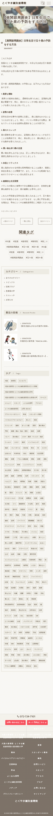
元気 (25, 554)
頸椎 (35, 481)
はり (21, 649)
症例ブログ (10, 286)
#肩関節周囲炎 (13, 246)
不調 (23, 515)
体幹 (14, 548)
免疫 (6, 448)
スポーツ (8, 632)
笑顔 (43, 442)
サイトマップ (40, 794)
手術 (34, 632)
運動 (6, 459)
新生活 (28, 666)
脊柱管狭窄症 (9, 604)
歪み (35, 526)
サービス (43, 397)
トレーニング (9, 465)
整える (7, 599)
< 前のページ (8, 221)
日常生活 (33, 610)
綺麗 (34, 537)
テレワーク (21, 526)
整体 (6, 627)
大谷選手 (43, 627)
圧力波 (21, 498)
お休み (30, 582)
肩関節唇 (42, 632)
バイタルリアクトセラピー (14, 420)
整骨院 (13, 610)
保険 (6, 655)
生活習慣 (40, 453)
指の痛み (25, 660)
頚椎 (29, 481)
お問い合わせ (26, 409)
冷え (21, 616)
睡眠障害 (22, 504)
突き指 (25, 448)
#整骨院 (34, 241)
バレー (7, 437)
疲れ (35, 666)
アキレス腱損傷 (22, 459)
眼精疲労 (17, 487)
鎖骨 (45, 571)
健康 (40, 588)
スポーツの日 (24, 627)
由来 (12, 554)
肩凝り (43, 481)
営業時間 (32, 560)
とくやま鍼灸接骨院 (11, 409)
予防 (6, 431)
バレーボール (15, 448)
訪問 (6, 476)
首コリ (25, 576)
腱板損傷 (42, 660)
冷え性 (39, 465)
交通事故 (35, 644)
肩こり (28, 420)
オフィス (8, 616)
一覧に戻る (26, 221)
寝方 (44, 621)
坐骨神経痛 (21, 604)
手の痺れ (25, 532)
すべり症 (8, 660)
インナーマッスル (31, 543)
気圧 (11, 515)
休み (24, 453)
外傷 (6, 644)
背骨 (29, 526)
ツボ (14, 599)
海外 (6, 610)
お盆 (18, 621)
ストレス (19, 493)
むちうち (8, 649)
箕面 (35, 420)
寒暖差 (22, 638)
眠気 (37, 487)
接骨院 (13, 381)
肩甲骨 (35, 627)
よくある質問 (27, 403)
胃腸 (35, 593)
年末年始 (17, 453)
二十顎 (15, 537)
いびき (33, 565)
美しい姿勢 (8, 543)
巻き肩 (7, 576)
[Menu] (49, 3)
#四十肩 (35, 246)
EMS (12, 644)
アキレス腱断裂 (10, 666)
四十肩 (44, 470)
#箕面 (15, 241)
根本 (43, 515)
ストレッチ (10, 295)
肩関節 (27, 632)
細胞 (41, 498)
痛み (15, 481)
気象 (17, 515)
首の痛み (14, 627)
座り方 (39, 520)
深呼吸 (19, 476)
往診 (29, 604)
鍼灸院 (30, 638)
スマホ (7, 532)
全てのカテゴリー (13, 278)
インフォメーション (11, 560)
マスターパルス (10, 498)
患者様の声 (10, 291)
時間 (20, 632)
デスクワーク (9, 526)
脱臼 (6, 638)
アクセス (39, 403)
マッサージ (38, 649)
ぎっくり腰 (25, 425)
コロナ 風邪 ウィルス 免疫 (32, 437)
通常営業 (33, 554)
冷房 (15, 616)
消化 (42, 593)
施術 (6, 520)
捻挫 (32, 431)
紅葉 (6, 582)
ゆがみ (7, 548)
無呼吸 (25, 565)
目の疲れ (8, 487)
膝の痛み (42, 425)
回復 (35, 498)
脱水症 (15, 509)
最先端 (37, 515)
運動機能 (31, 520)
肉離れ (21, 666)
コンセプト (22, 381)
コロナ (16, 442)
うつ (14, 504)
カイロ (44, 448)
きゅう (29, 649)
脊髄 (12, 655)
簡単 (18, 465)
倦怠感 (7, 571)
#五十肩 (25, 246)
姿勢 (12, 520)
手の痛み (16, 532)
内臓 (15, 593)
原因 (34, 425)
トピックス (5, 211)
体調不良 (8, 565)
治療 (38, 431)
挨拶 (34, 588)
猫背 (41, 532)
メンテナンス (27, 621)
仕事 (40, 610)
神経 (45, 655)
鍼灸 (12, 476)
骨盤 (41, 526)
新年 (28, 588)
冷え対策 (8, 470)
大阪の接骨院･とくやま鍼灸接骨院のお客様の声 (21, 397)
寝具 (35, 604)
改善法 (16, 470)
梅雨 (43, 504)
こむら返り (36, 655)
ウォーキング (20, 582)
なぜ (6, 554)
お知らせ (9, 299)
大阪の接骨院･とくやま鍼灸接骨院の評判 (19, 392)
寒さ (32, 448)
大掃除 (21, 588)
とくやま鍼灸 (9, 621)
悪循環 (7, 537)
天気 (29, 515)
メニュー (8, 403)
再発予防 (14, 638)
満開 (31, 493)
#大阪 (7, 241)
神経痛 (33, 599)
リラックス (35, 476)
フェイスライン (36, 576)
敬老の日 (34, 548)
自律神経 (17, 565)
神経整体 (20, 644)
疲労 (37, 504)
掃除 (32, 459)
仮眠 (43, 487)
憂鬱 (21, 593)
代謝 (6, 588)
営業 (31, 571)
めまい (42, 543)
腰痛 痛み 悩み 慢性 (19, 431)
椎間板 (22, 481)
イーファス (21, 520)
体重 (12, 459)
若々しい (42, 537)
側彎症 (33, 660)
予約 (37, 582)
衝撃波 (28, 498)
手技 (27, 644)
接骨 (15, 649)
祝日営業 (30, 616)
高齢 (18, 554)
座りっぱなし (24, 537)
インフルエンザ (33, 442)
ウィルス (8, 442)
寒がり (44, 582)
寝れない (42, 565)
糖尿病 (32, 453)
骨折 (18, 655)
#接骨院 (24, 241)
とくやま (39, 638)
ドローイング (23, 548)
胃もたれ (8, 593)
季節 (40, 560)
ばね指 (16, 660)
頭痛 (24, 487)
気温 (42, 509)
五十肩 (36, 470)
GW (37, 616)
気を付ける (22, 610)
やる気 (30, 504)
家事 (38, 459)
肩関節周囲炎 (26, 470)
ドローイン (22, 571)
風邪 (23, 442)
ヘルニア (8, 481)
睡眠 (31, 487)
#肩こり (44, 241)
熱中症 (7, 509)
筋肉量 (13, 588)
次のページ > (45, 221)
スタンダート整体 (35, 414)
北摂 (26, 476)
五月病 (7, 504)
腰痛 (17, 425)
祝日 (41, 548)
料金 (24, 414)
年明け (29, 593)
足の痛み (27, 655)
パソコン (34, 532)
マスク (30, 509)
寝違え (21, 599)
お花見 (38, 493)
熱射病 (22, 509)
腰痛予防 (19, 543)
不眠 (14, 571)
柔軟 (45, 459)
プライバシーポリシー (12, 414)
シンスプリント (28, 465)
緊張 (11, 493)
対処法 (38, 621)
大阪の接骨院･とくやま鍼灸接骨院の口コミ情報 (21, 386)
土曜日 (24, 560)
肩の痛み (16, 437)
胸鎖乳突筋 (16, 576)
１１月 (38, 571)
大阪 (6, 381)
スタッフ (17, 403)
